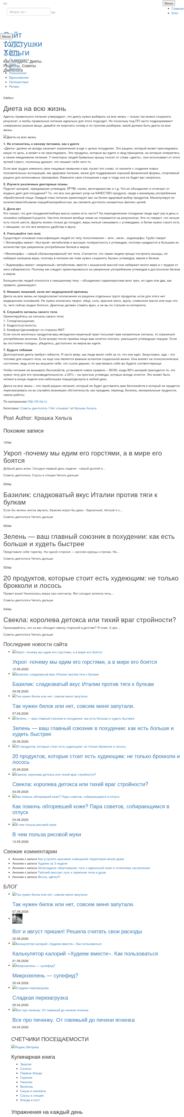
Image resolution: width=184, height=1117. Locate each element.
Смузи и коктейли (33, 1091)
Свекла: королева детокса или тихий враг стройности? (89, 619)
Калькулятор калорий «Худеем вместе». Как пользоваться (85, 953)
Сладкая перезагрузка (40, 997)
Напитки (26, 1082)
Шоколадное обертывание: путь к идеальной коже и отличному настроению (94, 867)
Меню (168, 3)
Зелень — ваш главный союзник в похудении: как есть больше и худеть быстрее (89, 539)
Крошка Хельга (85, 408)
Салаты (25, 1068)
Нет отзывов (59, 408)
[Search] (53, 12)
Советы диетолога (33, 408)
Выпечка (26, 1086)
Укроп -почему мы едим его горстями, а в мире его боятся (82, 456)
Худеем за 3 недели (53, 863)
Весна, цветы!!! (49, 876)
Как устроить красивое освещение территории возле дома (81, 858)
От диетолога (19, 59)
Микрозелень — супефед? (45, 975)
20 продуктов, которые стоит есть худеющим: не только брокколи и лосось (91, 581)
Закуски (25, 1064)
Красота (15, 68)
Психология (17, 73)
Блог (175, 13)
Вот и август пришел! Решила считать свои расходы (77, 931)
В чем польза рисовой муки (46, 834)
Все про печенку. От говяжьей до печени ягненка (73, 1019)
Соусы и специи (44, 475)
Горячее (26, 1077)
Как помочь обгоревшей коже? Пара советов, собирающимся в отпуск (90, 809)
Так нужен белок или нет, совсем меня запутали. (73, 705)
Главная (178, 8)
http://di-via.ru (37, 401)
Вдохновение (19, 77)
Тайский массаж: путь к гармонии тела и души (72, 872)
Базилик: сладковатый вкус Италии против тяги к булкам (80, 498)
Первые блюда (31, 1073)
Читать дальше (68, 475)
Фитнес (14, 55)
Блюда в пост (30, 1100)
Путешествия (18, 82)
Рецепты (15, 46)
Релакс (14, 86)
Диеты (13, 50)
